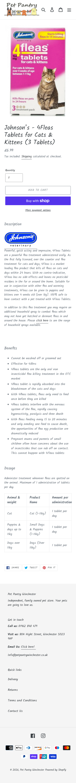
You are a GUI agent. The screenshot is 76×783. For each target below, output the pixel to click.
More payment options (38, 210)
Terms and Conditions (22, 700)
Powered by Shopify (55, 770)
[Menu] (69, 9)
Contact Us (15, 711)
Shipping (26, 156)
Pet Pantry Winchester (32, 770)
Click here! (28, 647)
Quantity (10, 170)
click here (42, 320)
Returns (13, 689)
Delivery (13, 679)
